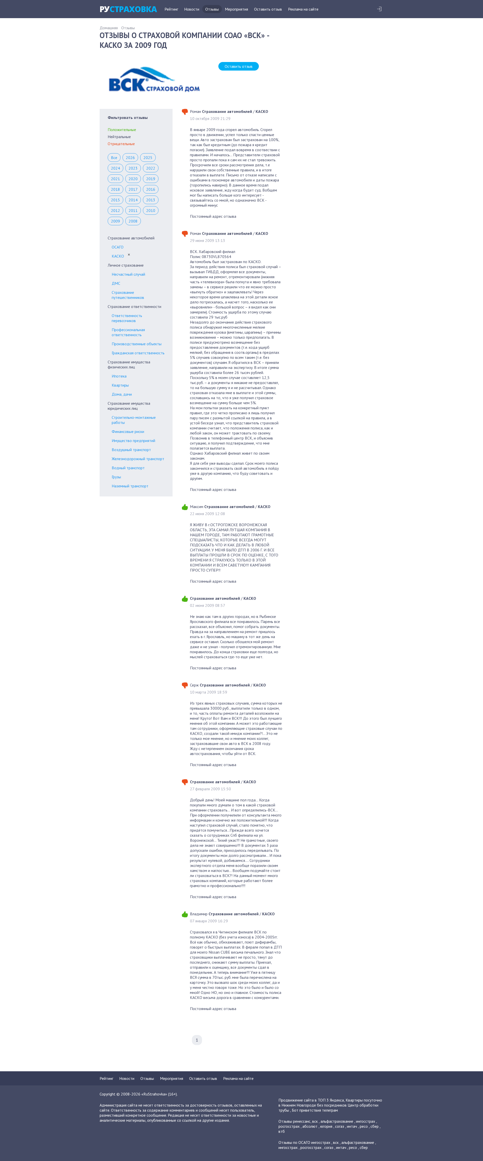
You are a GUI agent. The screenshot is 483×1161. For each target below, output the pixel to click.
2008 (133, 221)
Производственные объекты (137, 343)
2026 (130, 157)
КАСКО (118, 256)
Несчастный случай (128, 274)
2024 (115, 168)
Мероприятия (236, 9)
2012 (115, 210)
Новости (191, 9)
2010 (150, 210)
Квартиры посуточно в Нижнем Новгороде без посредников (330, 1102)
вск (315, 1121)
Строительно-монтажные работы (134, 420)
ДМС (116, 283)
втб (281, 1131)
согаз (339, 1126)
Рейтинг (171, 9)
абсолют (309, 1126)
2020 (133, 178)
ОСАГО (118, 246)
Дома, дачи (122, 394)
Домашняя (109, 27)
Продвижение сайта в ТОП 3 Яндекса (311, 1100)
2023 (133, 168)
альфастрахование (336, 1121)
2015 (115, 199)
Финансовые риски (128, 431)
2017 (133, 189)
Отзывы (212, 9)
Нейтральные (119, 136)
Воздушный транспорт (131, 449)
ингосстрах (365, 1121)
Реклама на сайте (303, 9)
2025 (147, 157)
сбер (375, 1126)
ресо (364, 1126)
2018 (115, 189)
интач (352, 1126)
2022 (150, 168)
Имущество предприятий (133, 440)
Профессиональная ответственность (128, 332)
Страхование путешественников (128, 295)
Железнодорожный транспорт (138, 458)
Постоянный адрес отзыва (213, 216)
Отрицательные (121, 143)
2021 (115, 178)
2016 (150, 189)
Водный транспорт (128, 467)
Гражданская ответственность (138, 352)
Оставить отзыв (268, 9)
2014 (133, 199)
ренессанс (301, 1121)
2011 (133, 210)
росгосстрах (289, 1126)
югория (326, 1126)
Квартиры (120, 385)
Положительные (122, 129)
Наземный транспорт (130, 485)
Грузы (116, 476)
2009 (115, 221)
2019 (150, 178)
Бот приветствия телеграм (315, 1110)
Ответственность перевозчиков (127, 318)
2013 (150, 199)
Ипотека (119, 376)
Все (114, 157)
